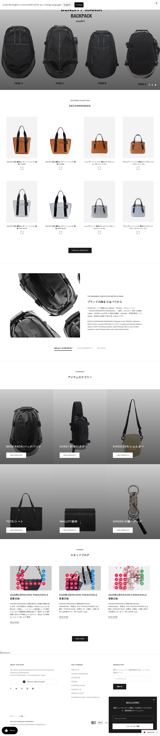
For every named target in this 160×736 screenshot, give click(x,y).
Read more (14, 622)
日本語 (21, 716)
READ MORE (80, 639)
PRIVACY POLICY (77, 693)
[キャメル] (99, 168)
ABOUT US (75, 670)
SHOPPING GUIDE (78, 685)
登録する (120, 686)
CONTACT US (76, 689)
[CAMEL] (22, 168)
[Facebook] (11, 688)
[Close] (154, 700)
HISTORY (126, 311)
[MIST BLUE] (61, 233)
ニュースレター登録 (133, 726)
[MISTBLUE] (22, 233)
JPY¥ (11, 716)
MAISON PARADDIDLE (79, 674)
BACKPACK (16, 78)
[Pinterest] (27, 688)
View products (16, 455)
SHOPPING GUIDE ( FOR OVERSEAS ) (85, 697)
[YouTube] (33, 688)
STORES (74, 682)
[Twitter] (16, 688)
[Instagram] (22, 688)
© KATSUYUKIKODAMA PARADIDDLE (22, 721)
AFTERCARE (75, 678)
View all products (80, 250)
